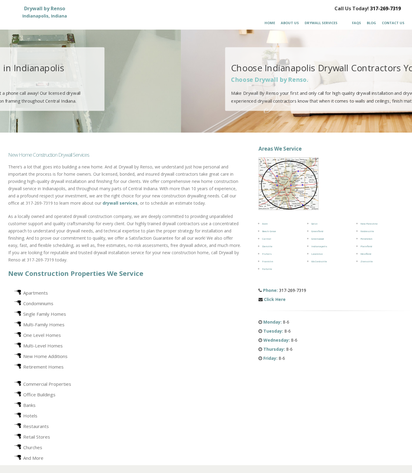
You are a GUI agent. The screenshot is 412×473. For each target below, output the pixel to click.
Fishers (267, 253)
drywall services (120, 203)
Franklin (267, 261)
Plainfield (366, 246)
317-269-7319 (385, 8)
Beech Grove (269, 231)
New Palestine (369, 223)
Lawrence (317, 253)
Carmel (266, 238)
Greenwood (317, 238)
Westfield (365, 253)
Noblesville (367, 231)
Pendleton (366, 238)
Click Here (275, 299)
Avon (265, 223)
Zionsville (366, 261)
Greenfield (317, 231)
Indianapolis (319, 246)
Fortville (267, 268)
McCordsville (319, 261)
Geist (314, 223)
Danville (267, 246)
